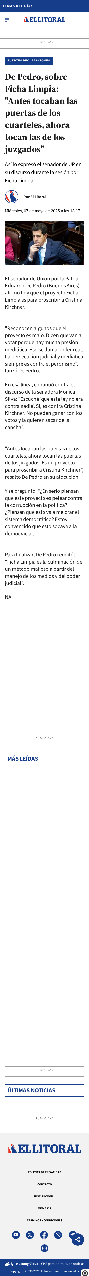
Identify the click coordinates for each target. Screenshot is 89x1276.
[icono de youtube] (16, 1234)
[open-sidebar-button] (7, 20)
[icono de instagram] (44, 1248)
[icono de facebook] (44, 1234)
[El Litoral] (44, 19)
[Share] (78, 1240)
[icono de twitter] (30, 1234)
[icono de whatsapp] (58, 1234)
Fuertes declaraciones (28, 60)
